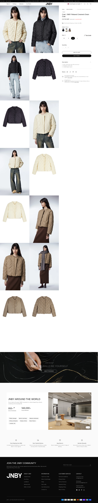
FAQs (42, 481)
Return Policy (62, 489)
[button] (84, 4)
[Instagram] (67, 72)
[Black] (63, 30)
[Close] (96, 495)
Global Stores (27, 476)
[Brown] (69, 30)
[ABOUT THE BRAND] (49, 367)
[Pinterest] (73, 72)
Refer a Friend (27, 487)
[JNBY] (49, 4)
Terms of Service (62, 481)
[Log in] (87, 4)
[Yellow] (66, 30)
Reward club (27, 484)
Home (63, 9)
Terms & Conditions (63, 476)
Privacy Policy (62, 479)
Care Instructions (45, 487)
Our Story (26, 479)
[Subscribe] (90, 465)
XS (64, 39)
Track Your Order (45, 476)
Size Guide (43, 484)
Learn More (70, 77)
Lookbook (26, 481)
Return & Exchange (45, 479)
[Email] (76, 72)
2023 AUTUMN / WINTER (69, 9)
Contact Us (44, 489)
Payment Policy (62, 484)
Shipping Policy (62, 487)
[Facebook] (70, 72)
